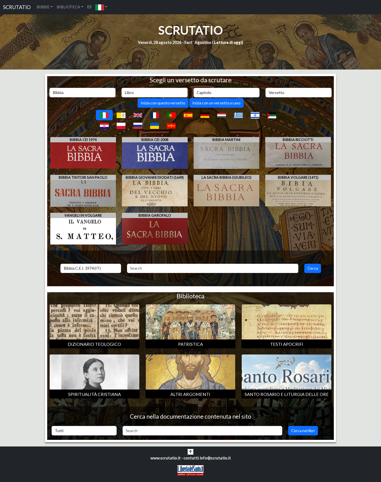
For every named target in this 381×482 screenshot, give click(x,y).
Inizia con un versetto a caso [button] (216, 102)
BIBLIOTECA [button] (68, 6)
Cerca (313, 268)
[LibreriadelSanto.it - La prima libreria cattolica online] (190, 470)
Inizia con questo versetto (163, 102)
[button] (101, 7)
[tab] (104, 115)
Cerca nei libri (303, 430)
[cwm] (89, 7)
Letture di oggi (228, 42)
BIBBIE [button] (43, 6)
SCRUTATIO (17, 7)
